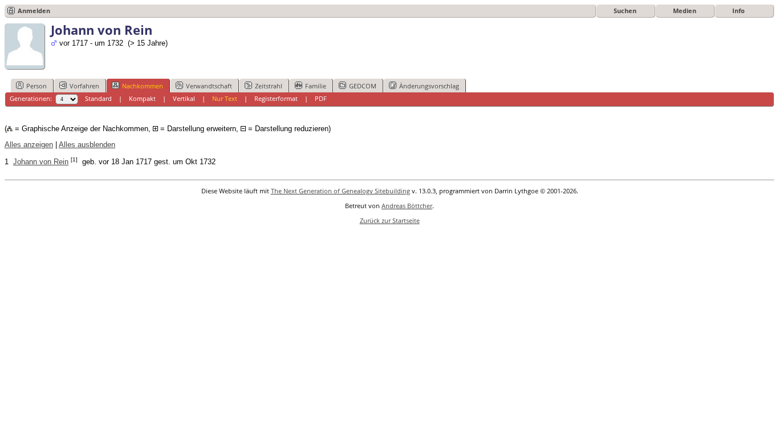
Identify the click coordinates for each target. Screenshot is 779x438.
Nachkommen (142, 86)
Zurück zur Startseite (390, 220)
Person (36, 86)
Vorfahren (84, 86)
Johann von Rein (40, 161)
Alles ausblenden (87, 144)
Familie (315, 86)
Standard (98, 98)
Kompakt (142, 98)
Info (738, 10)
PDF (321, 98)
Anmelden (34, 10)
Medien (684, 10)
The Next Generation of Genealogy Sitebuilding (340, 190)
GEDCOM (362, 86)
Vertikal (184, 98)
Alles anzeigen (29, 144)
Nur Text (224, 98)
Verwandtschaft (209, 86)
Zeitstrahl (268, 86)
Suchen (625, 10)
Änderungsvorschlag (429, 86)
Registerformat (276, 98)
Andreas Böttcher (407, 205)
